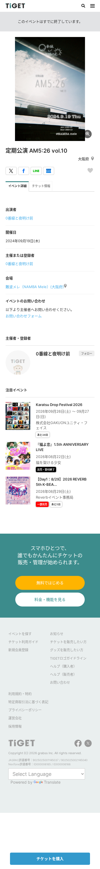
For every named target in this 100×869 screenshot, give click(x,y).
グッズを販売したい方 (66, 650)
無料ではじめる (50, 582)
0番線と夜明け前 (19, 218)
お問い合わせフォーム (24, 316)
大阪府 (83, 159)
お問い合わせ (60, 682)
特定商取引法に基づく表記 (28, 702)
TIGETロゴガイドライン (68, 658)
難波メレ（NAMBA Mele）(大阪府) (35, 286)
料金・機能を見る (50, 599)
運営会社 (15, 718)
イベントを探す (20, 634)
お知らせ (56, 634)
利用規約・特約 (20, 694)
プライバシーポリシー (25, 710)
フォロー (86, 353)
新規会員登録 (18, 650)
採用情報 (15, 726)
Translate (52, 782)
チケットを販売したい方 (68, 642)
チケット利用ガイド (23, 642)
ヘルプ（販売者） (63, 674)
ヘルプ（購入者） (63, 666)
